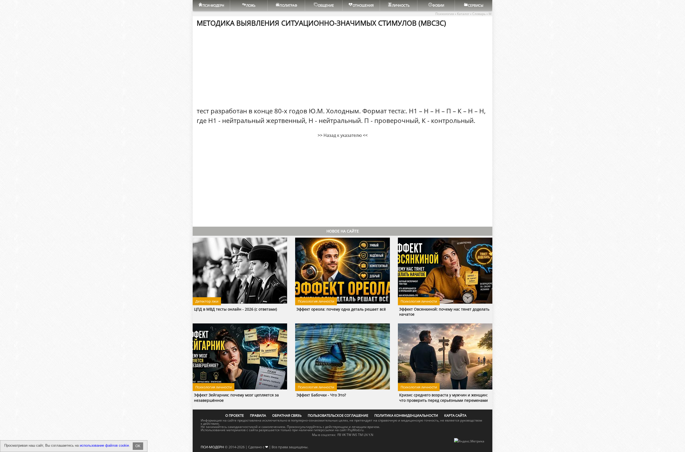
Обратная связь (287, 415)
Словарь (479, 13)
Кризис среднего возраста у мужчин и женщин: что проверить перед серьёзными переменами (443, 397)
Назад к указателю (343, 135)
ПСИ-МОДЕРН (212, 447)
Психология (444, 13)
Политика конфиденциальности (406, 415)
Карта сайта (455, 415)
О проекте (234, 415)
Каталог (463, 13)
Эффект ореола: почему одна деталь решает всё (341, 309)
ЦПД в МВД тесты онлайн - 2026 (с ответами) (235, 309)
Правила (258, 415)
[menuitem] (211, 5)
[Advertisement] (342, 66)
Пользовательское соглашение (338, 415)
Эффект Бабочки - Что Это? (321, 394)
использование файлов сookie (104, 445)
